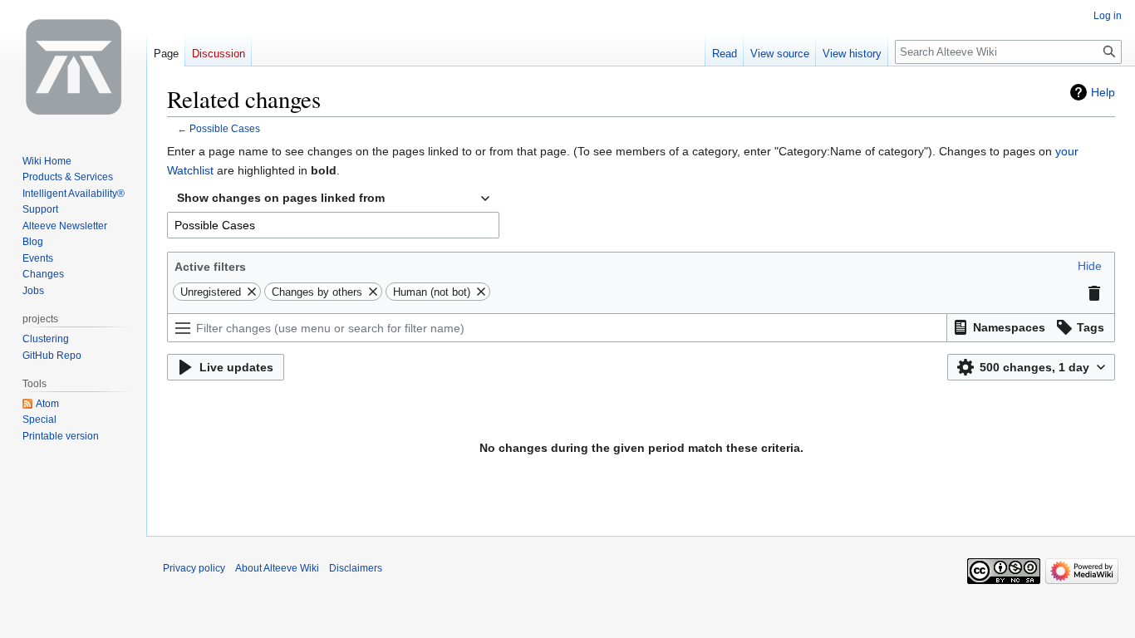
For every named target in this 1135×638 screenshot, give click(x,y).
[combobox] (333, 198)
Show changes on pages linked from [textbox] (281, 197)
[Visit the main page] (73, 66)
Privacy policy (194, 568)
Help (1103, 92)
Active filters (210, 266)
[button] (1090, 266)
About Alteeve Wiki (277, 568)
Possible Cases (224, 128)
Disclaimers (355, 568)
